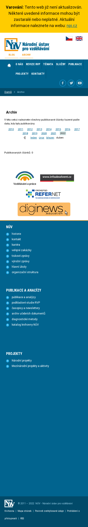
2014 (48, 129)
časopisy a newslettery (26, 308)
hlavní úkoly (19, 266)
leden (33, 137)
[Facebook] (62, 83)
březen (50, 137)
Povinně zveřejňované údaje (49, 511)
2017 (77, 129)
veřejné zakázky (21, 250)
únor (41, 137)
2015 (58, 129)
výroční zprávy (20, 261)
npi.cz (72, 25)
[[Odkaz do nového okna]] (71, 83)
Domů (9, 65)
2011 (20, 129)
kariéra (16, 244)
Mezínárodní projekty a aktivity (30, 366)
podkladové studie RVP (26, 302)
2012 (29, 129)
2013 (39, 129)
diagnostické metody (24, 319)
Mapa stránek (25, 511)
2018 (25, 133)
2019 (34, 133)
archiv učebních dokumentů (28, 313)
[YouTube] (79, 83)
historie (16, 233)
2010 (11, 129)
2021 (53, 133)
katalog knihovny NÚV (25, 324)
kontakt (16, 239)
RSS (22, 518)
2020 (44, 133)
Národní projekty (22, 360)
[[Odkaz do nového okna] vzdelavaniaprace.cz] (25, 184)
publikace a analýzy (24, 297)
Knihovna (9, 511)
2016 (67, 129)
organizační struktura (25, 272)
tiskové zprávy (20, 255)
